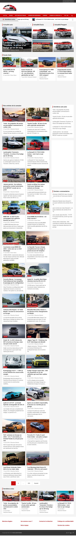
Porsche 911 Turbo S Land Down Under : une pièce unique (37, 436)
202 (29, 483)
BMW (5, 66)
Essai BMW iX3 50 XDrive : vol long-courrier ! (9, 71)
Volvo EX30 (39, 180)
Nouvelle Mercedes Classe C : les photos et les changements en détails (37, 311)
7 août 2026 (24, 77)
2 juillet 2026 (36, 50)
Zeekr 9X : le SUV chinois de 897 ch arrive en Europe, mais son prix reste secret (13, 342)
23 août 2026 (30, 190)
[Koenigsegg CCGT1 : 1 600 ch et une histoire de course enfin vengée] (13, 362)
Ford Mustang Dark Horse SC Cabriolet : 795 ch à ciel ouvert (37, 468)
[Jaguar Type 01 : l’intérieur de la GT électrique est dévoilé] (37, 331)
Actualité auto (8, 25)
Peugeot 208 (67, 30)
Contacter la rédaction (45, 521)
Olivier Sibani (13, 75)
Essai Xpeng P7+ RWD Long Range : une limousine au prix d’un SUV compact (46, 72)
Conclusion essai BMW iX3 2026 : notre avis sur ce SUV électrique (12, 249)
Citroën (24, 62)
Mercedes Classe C (32, 306)
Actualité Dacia (38, 25)
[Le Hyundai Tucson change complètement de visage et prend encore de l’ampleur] (37, 238)
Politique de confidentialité (65, 521)
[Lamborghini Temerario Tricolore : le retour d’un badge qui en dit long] (13, 143)
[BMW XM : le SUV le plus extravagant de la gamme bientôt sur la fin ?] (13, 208)
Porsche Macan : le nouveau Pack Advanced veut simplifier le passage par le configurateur (13, 281)
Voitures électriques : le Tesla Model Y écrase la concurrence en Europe (13, 311)
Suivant (36, 483)
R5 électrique (7, 40)
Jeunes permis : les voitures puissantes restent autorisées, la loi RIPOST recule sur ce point (13, 187)
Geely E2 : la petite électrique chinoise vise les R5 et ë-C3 (37, 280)
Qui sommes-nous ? (26, 521)
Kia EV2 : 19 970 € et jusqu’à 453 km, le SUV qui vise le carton (62, 216)
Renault (14, 40)
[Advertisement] (38, 93)
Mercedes (34, 304)
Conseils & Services (54, 15)
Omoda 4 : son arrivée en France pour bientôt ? (63, 196)
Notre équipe (24, 525)
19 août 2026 (6, 285)
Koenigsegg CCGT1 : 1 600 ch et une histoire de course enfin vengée (13, 372)
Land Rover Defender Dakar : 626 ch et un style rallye (12, 468)
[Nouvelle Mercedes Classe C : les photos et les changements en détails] (37, 301)
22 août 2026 (6, 222)
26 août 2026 (6, 157)
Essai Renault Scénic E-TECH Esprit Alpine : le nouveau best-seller (65, 71)
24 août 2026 (6, 191)
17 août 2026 (30, 315)
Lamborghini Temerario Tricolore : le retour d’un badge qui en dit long (13, 154)
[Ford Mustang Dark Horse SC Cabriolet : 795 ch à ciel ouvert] (37, 458)
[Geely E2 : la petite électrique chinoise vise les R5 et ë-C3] (37, 270)
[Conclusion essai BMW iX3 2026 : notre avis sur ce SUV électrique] (13, 238)
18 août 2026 (30, 283)
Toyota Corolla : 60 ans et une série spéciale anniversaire (37, 124)
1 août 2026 (57, 37)
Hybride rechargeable (34, 15)
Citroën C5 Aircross (27, 64)
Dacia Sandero (46, 43)
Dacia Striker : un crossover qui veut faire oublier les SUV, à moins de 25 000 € (42, 34)
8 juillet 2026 (36, 37)
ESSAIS (11, 15)
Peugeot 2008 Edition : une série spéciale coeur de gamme (63, 46)
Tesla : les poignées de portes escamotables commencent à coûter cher (13, 125)
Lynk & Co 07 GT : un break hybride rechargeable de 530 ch (13, 404)
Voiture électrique (20, 15)
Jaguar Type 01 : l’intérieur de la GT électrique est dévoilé (37, 341)
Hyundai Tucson (41, 243)
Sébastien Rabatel (14, 50)
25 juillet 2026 (42, 77)
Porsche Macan (18, 275)
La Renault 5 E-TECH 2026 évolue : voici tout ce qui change (15, 45)
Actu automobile (17, 532)
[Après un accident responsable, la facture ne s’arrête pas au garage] (37, 394)
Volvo (33, 180)
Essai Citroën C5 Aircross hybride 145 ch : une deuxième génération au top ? (28, 72)
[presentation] (28, 25)
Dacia (39, 30)
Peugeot (61, 30)
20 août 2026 (30, 252)
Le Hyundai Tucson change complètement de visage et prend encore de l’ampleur (36, 249)
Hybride (45, 15)
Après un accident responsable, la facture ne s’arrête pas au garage (37, 404)
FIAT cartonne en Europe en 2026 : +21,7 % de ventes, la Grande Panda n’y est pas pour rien (13, 437)
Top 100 (66, 15)
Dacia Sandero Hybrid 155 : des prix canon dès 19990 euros (42, 46)
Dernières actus (8, 489)
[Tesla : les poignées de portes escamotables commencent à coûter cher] (13, 115)
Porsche (10, 275)
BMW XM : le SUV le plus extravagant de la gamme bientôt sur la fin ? (11, 218)
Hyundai (34, 243)
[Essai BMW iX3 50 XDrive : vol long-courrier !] (37, 208)
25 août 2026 (6, 50)
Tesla (9, 119)
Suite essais (15, 243)
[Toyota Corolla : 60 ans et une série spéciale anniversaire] (37, 115)
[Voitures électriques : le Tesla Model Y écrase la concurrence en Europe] (13, 301)
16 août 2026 (30, 378)
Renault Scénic (62, 66)
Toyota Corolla (41, 119)
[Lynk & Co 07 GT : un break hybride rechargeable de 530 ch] (13, 394)
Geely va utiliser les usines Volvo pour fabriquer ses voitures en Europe (36, 186)
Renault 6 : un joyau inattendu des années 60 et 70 (63, 202)
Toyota (34, 119)
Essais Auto (7, 55)
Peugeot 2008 (67, 43)
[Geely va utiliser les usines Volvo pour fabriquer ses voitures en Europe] (37, 175)
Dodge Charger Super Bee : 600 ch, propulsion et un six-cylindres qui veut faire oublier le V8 (37, 373)
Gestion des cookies (64, 525)
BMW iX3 (9, 243)
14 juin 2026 (57, 50)
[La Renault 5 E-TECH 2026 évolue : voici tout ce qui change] (37, 143)
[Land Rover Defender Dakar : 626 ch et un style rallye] (13, 458)
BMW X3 (9, 66)
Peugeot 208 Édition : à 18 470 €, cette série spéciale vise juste (62, 34)
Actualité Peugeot (60, 25)
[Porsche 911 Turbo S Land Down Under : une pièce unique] (37, 426)
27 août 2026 (6, 129)
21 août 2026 (6, 75)
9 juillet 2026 (60, 75)
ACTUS (5, 15)
